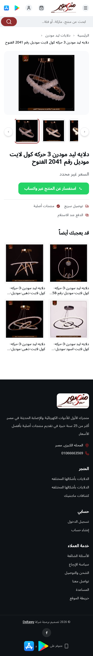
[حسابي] (41, 7)
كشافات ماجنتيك (76, 495)
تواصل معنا (80, 581)
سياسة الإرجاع (79, 564)
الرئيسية (83, 35)
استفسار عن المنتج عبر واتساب (50, 188)
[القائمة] (85, 7)
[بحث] (9, 21)
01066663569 (72, 453)
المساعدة (82, 589)
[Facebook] (46, 632)
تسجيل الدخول (78, 521)
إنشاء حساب (80, 530)
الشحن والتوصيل (77, 572)
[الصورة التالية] (8, 131)
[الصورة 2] (53, 131)
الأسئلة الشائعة (78, 556)
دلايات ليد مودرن (57, 35)
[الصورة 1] (26, 130)
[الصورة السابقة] (84, 131)
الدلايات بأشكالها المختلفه (70, 478)
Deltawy (28, 622)
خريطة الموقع (79, 598)
